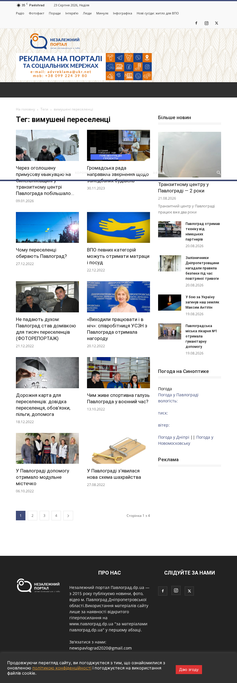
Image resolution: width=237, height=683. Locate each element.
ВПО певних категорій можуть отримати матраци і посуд (118, 256)
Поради (55, 13)
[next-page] (68, 515)
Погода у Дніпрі (173, 437)
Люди (87, 13)
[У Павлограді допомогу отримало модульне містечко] (47, 448)
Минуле (102, 13)
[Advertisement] (118, 122)
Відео (108, 172)
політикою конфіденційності (61, 668)
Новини (47, 172)
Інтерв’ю (71, 13)
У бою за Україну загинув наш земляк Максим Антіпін (202, 302)
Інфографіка (122, 13)
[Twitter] (216, 23)
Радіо (20, 13)
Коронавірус (86, 172)
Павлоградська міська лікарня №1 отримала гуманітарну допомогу (201, 336)
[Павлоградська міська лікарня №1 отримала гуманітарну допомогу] (169, 331)
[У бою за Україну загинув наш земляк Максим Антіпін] (169, 302)
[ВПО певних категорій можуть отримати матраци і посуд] (118, 227)
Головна (26, 172)
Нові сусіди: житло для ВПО (158, 13)
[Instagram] (206, 23)
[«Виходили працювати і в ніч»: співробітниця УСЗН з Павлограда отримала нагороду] (118, 296)
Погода (141, 172)
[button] (218, 173)
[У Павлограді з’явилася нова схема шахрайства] (118, 448)
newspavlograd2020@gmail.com (100, 648)
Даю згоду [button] (189, 669)
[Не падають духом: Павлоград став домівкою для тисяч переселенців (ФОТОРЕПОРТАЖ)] (47, 296)
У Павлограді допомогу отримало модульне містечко (42, 477)
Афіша (159, 172)
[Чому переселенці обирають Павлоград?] (47, 227)
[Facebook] (196, 23)
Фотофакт (36, 13)
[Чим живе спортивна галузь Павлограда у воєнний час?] (118, 372)
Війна (64, 172)
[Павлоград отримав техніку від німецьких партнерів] (169, 229)
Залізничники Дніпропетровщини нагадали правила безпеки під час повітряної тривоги (203, 268)
